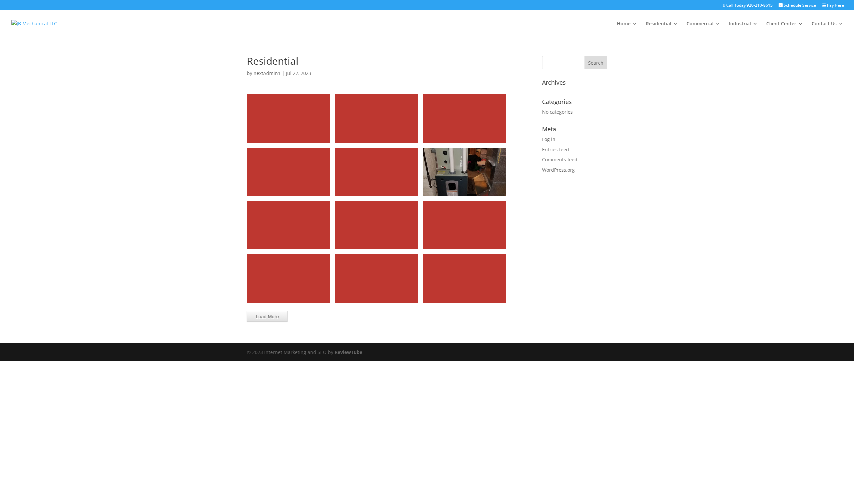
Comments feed (559, 159)
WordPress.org (558, 170)
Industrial (740, 24)
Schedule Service (799, 5)
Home (623, 24)
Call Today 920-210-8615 (749, 5)
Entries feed (555, 149)
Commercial (700, 24)
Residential (658, 24)
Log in (548, 139)
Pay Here (835, 5)
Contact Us (824, 24)
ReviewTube (348, 352)
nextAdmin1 (267, 73)
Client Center (781, 24)
